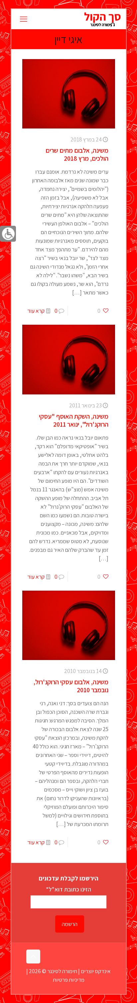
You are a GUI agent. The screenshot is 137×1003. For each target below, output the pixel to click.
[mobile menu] (23, 19)
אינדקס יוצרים (96, 971)
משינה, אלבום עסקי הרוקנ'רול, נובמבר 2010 (71, 686)
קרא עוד (36, 310)
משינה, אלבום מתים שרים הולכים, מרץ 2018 (77, 154)
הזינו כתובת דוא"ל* (68, 889)
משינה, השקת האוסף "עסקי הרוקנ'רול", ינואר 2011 (73, 420)
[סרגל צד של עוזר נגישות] (8, 234)
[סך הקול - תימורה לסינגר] (102, 19)
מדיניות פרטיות (68, 979)
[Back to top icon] (33, 956)
